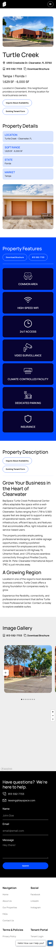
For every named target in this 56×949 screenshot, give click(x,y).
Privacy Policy (9, 936)
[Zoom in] (53, 712)
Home (5, 894)
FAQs (5, 914)
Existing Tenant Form (15, 111)
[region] (28, 740)
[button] (50, 4)
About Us (7, 901)
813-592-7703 (38, 257)
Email (6, 824)
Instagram (36, 907)
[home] (4, 4)
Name (6, 808)
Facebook (35, 894)
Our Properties (10, 907)
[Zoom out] (53, 715)
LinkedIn (35, 901)
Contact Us (8, 920)
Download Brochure (15, 257)
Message (8, 840)
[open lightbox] (28, 669)
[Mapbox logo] (6, 768)
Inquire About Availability (17, 103)
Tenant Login (37, 936)
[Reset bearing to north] (53, 719)
